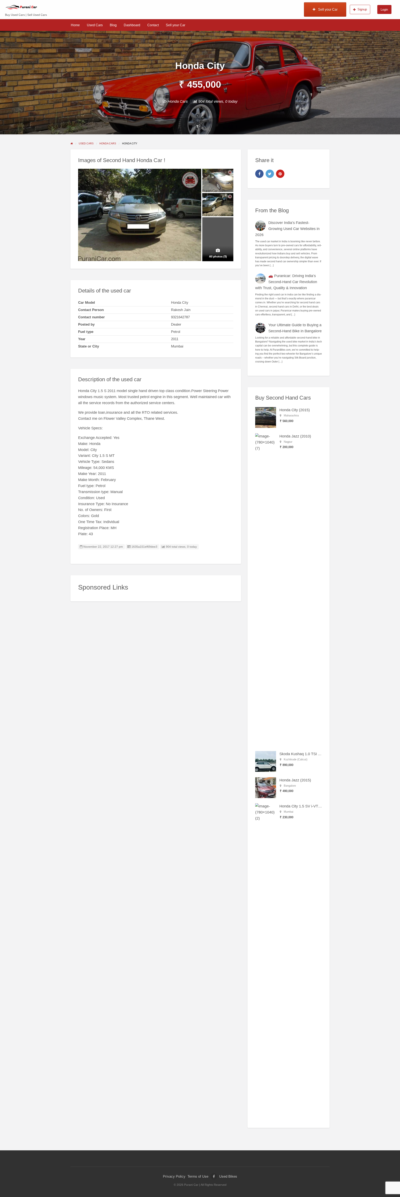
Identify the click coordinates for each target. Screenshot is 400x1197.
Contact (153, 25)
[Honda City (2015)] (265, 417)
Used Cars (95, 25)
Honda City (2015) (294, 410)
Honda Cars (178, 101)
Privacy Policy (174, 1176)
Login (384, 9)
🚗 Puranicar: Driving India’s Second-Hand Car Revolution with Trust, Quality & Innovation (286, 282)
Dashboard (132, 25)
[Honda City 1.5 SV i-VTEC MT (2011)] (265, 959)
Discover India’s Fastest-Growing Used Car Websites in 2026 (287, 229)
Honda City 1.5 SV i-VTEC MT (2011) (310, 806)
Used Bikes (228, 1176)
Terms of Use (198, 1176)
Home (75, 25)
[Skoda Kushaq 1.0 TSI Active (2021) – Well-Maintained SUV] (265, 761)
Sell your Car (327, 9)
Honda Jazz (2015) (295, 780)
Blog (113, 25)
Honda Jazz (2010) (295, 436)
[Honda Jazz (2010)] (265, 589)
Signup (362, 9)
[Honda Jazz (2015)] (265, 787)
